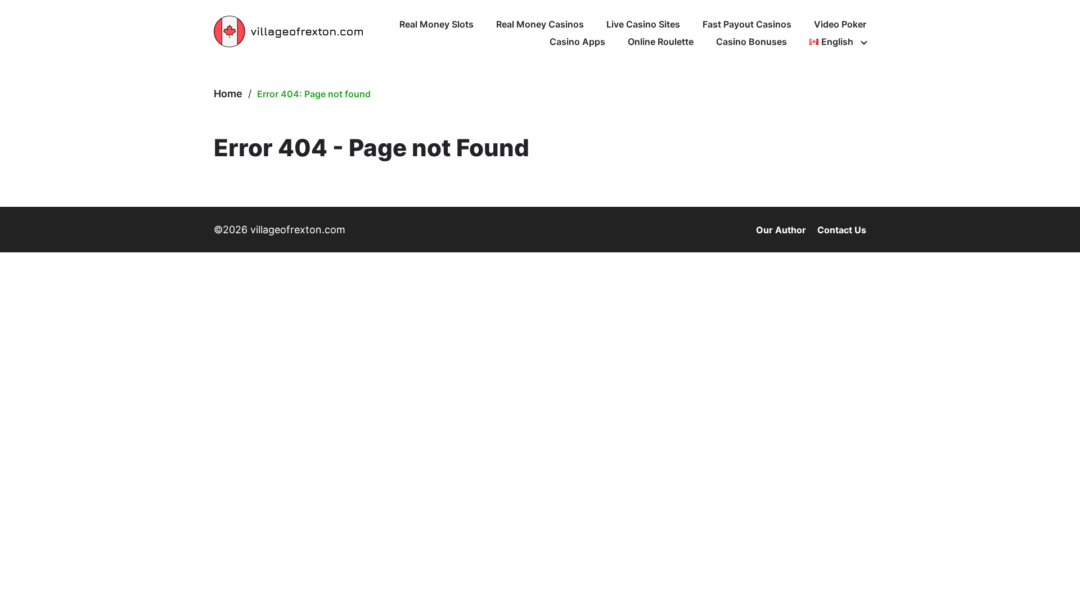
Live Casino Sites (643, 24)
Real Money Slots (436, 24)
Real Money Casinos (540, 24)
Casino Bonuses (751, 41)
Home (228, 93)
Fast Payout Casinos (747, 24)
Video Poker (840, 24)
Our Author (781, 229)
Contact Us (841, 229)
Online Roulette (661, 41)
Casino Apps (577, 41)
